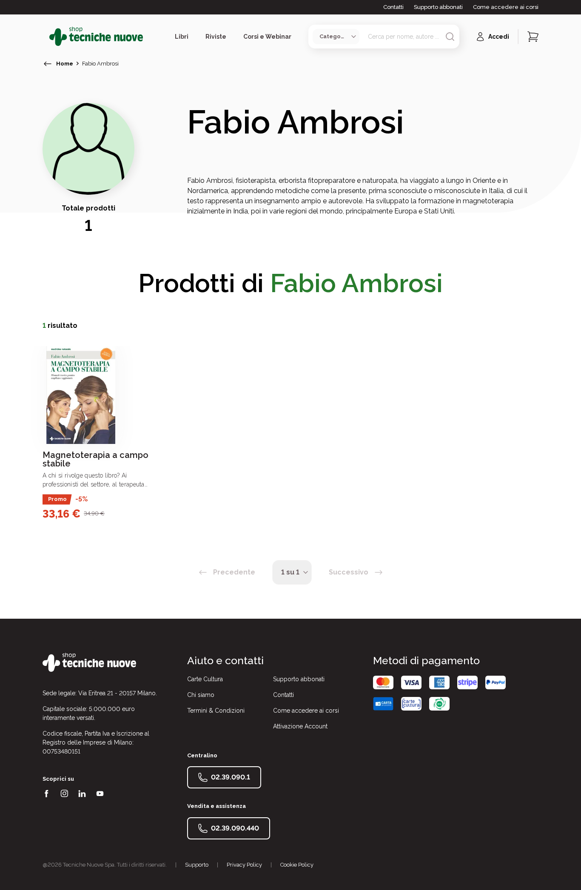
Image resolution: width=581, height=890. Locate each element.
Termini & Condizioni (216, 710)
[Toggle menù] (46, 36)
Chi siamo (200, 694)
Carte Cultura (205, 679)
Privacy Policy (244, 865)
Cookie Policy (296, 865)
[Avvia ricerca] (450, 36)
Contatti (393, 7)
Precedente (234, 572)
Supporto (196, 865)
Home (64, 63)
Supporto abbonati (438, 7)
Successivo (348, 572)
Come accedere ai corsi (505, 7)
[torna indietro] (48, 64)
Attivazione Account (300, 726)
